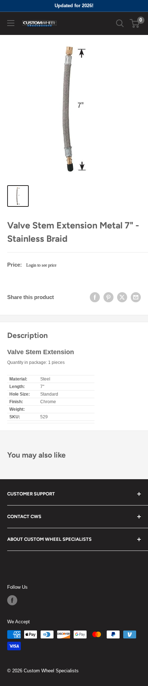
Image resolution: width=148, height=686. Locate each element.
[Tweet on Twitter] (122, 297)
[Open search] (120, 23)
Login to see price (41, 265)
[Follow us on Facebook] (12, 600)
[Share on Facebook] (95, 297)
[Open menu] (10, 23)
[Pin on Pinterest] (108, 297)
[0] (134, 23)
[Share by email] (136, 297)
